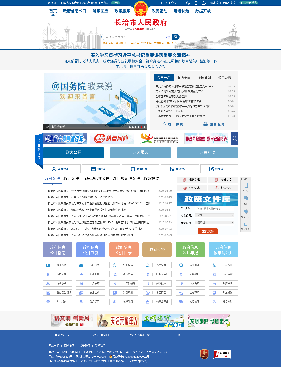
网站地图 (69, 345)
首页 (53, 11)
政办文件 (71, 178)
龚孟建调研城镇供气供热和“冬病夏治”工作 (179, 91)
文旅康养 (159, 43)
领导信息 (194, 187)
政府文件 (52, 178)
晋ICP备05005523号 (61, 356)
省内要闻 (184, 78)
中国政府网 (49, 2)
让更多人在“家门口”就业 (169, 111)
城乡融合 (172, 43)
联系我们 (100, 345)
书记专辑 (194, 179)
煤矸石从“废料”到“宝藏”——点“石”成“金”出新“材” (182, 106)
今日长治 (163, 78)
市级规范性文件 (96, 178)
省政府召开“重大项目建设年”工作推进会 (178, 101)
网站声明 (54, 345)
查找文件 (208, 231)
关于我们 (85, 345)
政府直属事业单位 (139, 335)
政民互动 (159, 11)
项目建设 (121, 43)
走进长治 (181, 11)
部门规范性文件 (126, 178)
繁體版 (214, 2)
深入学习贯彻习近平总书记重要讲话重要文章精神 (140, 61)
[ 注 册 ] (165, 2)
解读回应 (100, 11)
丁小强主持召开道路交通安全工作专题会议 (180, 116)
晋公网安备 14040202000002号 (131, 356)
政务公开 (73, 152)
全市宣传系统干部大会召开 (171, 96)
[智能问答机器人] (203, 2)
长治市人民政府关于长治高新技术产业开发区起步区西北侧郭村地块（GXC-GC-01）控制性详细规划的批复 (109, 203)
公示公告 (224, 78)
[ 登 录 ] (174, 2)
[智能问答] (168, 37)
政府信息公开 (75, 11)
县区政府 (60, 335)
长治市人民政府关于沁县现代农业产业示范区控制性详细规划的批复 (87, 209)
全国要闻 (204, 78)
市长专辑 (226, 179)
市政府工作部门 (100, 335)
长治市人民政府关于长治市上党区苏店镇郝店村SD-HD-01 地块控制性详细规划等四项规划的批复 (104, 222)
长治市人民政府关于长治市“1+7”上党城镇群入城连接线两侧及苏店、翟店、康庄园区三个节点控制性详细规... (110, 216)
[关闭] (243, 178)
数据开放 (203, 11)
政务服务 (122, 11)
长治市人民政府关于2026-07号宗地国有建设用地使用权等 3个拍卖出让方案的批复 (95, 228)
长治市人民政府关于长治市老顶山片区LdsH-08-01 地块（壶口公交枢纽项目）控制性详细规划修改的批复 (108, 191)
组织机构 (226, 187)
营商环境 (133, 43)
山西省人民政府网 (69, 2)
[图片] (207, 199)
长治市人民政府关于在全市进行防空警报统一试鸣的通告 (80, 197)
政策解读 (151, 178)
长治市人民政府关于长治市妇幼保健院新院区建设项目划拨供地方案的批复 (91, 235)
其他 (179, 335)
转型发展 (146, 43)
